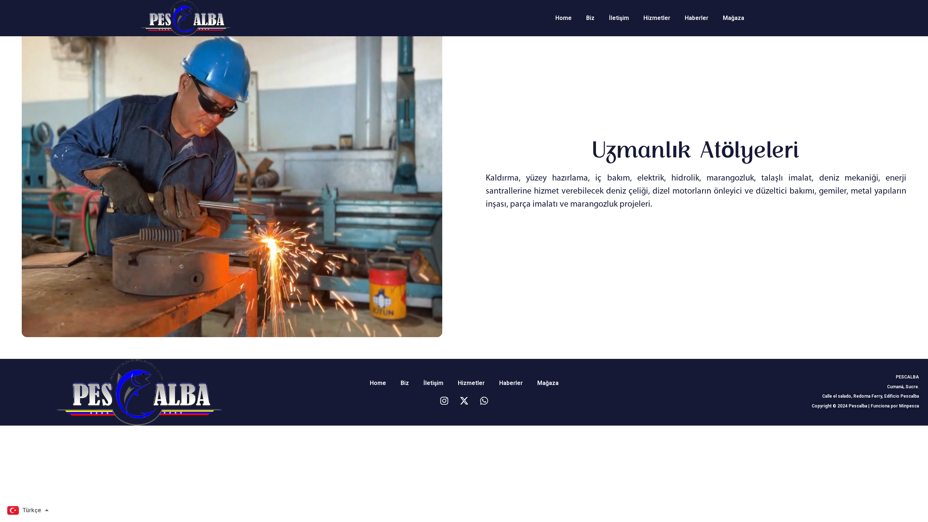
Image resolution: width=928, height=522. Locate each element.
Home (563, 17)
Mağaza (733, 17)
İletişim (619, 17)
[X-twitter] (464, 401)
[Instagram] (444, 401)
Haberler (696, 17)
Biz (590, 17)
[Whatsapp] (484, 401)
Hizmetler (656, 17)
